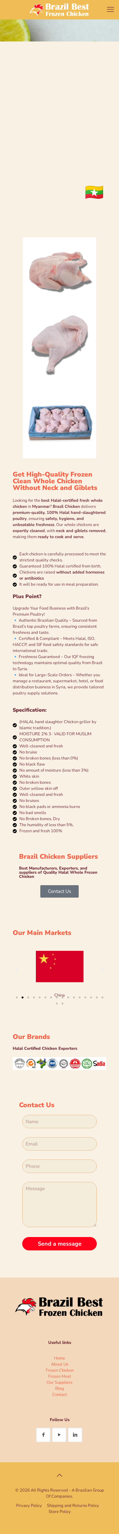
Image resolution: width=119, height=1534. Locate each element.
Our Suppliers (59, 1382)
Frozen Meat (59, 1376)
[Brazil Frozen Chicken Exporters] (59, 10)
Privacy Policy (29, 1505)
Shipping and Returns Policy (73, 1505)
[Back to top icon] (59, 1475)
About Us (59, 1364)
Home (59, 1358)
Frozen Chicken (60, 1370)
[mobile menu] (110, 9)
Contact (59, 1394)
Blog (59, 1388)
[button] (17, 970)
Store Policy (60, 1512)
